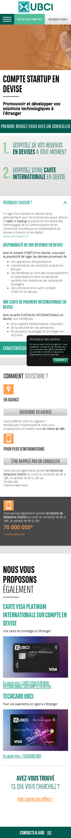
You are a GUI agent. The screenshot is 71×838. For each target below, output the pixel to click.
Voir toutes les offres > (35, 799)
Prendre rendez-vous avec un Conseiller (35, 126)
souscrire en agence (35, 412)
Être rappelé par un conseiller (35, 461)
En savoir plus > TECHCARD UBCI (22, 756)
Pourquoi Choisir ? (17, 202)
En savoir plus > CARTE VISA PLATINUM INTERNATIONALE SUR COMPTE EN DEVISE (27, 684)
